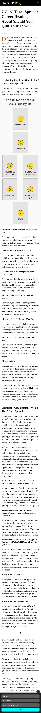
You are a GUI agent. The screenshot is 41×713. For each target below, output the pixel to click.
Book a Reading (20, 710)
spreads (4, 33)
